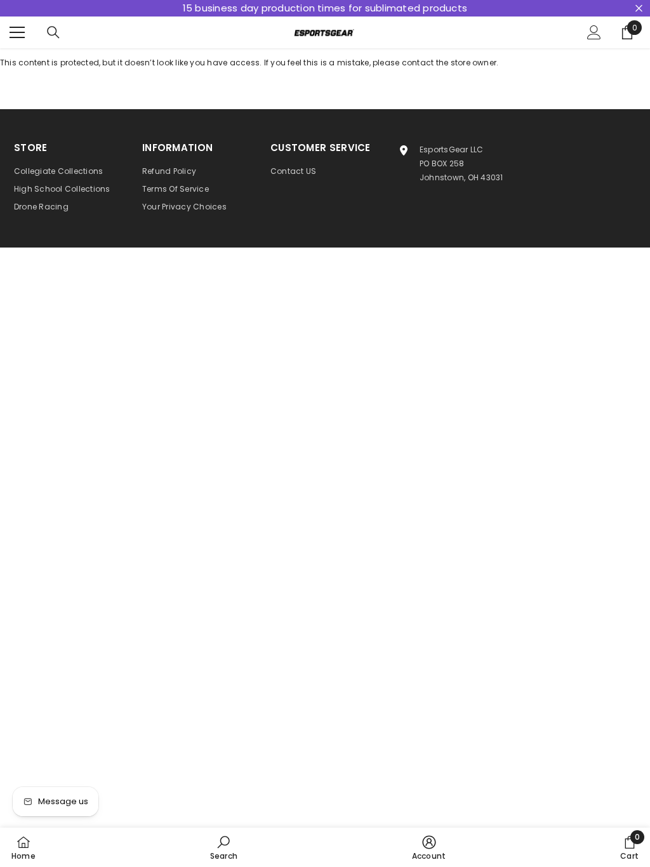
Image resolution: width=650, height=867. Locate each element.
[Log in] (594, 32)
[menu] (17, 32)
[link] (224, 847)
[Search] (53, 32)
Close (639, 8)
